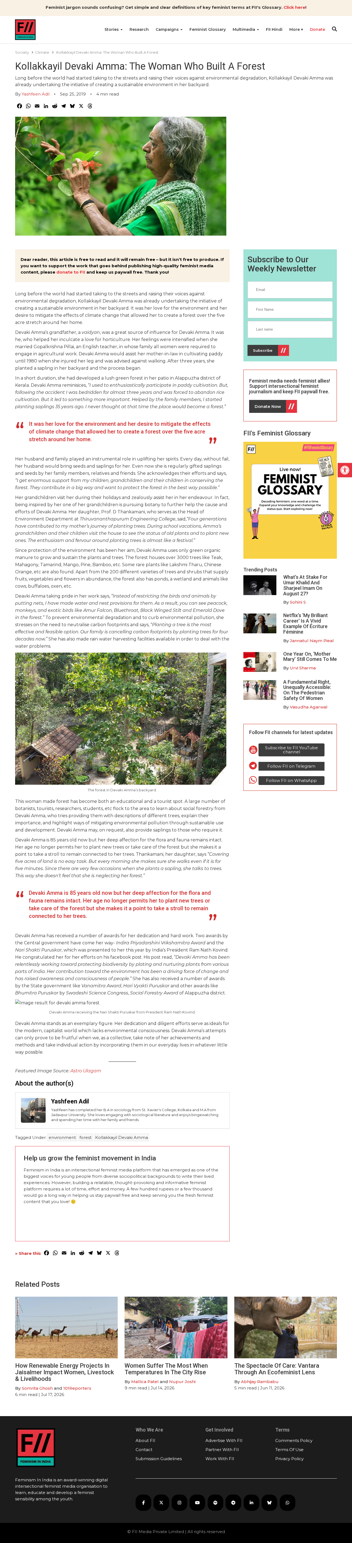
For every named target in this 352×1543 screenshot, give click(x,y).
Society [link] (22, 52)
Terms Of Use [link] (289, 1449)
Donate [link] (317, 29)
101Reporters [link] (77, 1388)
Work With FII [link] (219, 1458)
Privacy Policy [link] (289, 1458)
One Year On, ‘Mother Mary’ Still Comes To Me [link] (310, 656)
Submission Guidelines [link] (159, 1458)
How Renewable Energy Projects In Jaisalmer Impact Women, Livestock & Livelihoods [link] (64, 1372)
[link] (345, 470)
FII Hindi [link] (274, 29)
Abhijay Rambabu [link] (260, 1381)
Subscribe (263, 350)
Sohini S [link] (298, 602)
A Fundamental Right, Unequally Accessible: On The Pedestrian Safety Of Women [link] (307, 690)
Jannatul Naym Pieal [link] (312, 640)
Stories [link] (112, 29)
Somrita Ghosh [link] (37, 1388)
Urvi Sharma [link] (303, 667)
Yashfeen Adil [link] (36, 94)
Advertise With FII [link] (224, 1440)
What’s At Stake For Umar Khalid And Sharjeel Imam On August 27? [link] (305, 585)
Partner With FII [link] (222, 1449)
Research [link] (139, 29)
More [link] (295, 29)
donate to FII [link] (70, 272)
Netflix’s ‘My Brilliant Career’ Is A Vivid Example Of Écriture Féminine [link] (305, 623)
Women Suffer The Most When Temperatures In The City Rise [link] (166, 1369)
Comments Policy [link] (293, 1440)
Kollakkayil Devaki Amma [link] (121, 1137)
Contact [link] (144, 1449)
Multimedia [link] (244, 29)
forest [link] (85, 1137)
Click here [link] (294, 7)
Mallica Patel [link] (145, 1381)
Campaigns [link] (168, 29)
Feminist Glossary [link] (207, 29)
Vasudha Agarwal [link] (309, 707)
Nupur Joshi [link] (182, 1381)
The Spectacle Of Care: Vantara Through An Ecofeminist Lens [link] (276, 1369)
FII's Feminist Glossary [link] (277, 433)
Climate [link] (42, 52)
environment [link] (62, 1137)
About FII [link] (145, 1440)
